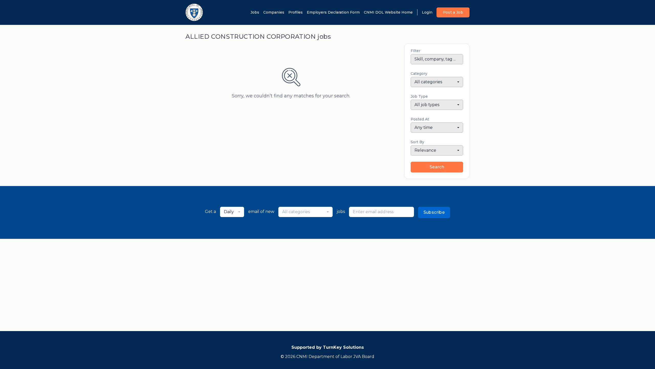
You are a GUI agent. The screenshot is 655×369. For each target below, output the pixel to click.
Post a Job (453, 12)
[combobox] (437, 82)
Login (427, 12)
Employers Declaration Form (333, 12)
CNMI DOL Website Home (388, 12)
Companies (273, 12)
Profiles (295, 12)
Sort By (417, 142)
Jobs (254, 12)
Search (437, 167)
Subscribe (434, 212)
